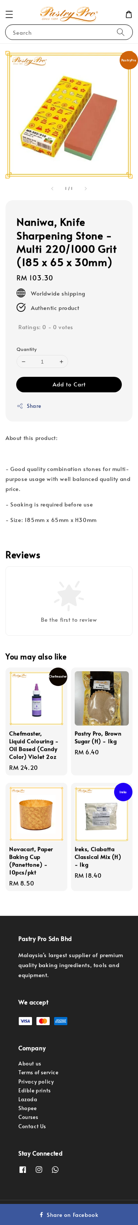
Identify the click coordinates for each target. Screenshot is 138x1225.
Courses (28, 1116)
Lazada (28, 1099)
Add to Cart (69, 384)
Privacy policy (36, 1081)
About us (29, 1063)
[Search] (120, 32)
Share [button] (34, 405)
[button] (9, 14)
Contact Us (32, 1126)
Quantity (26, 349)
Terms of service (38, 1072)
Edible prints (34, 1090)
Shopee (27, 1108)
